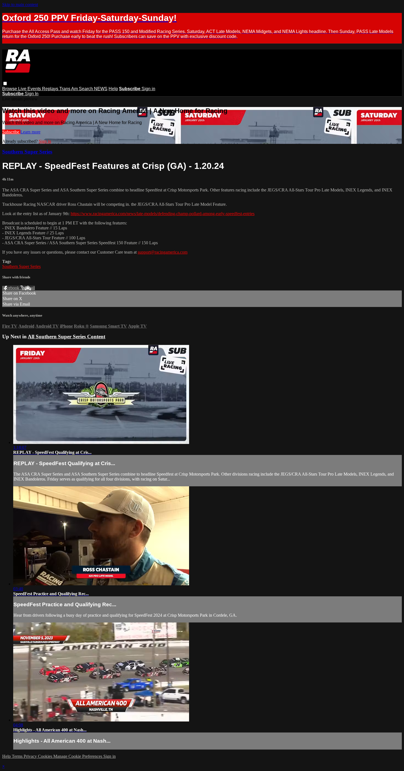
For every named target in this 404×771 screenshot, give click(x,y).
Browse (10, 88)
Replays (50, 88)
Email (30, 288)
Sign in (148, 88)
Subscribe (11, 132)
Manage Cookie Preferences (78, 756)
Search (86, 88)
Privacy (31, 756)
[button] (5, 83)
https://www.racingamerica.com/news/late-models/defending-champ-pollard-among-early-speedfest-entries (162, 213)
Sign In (31, 93)
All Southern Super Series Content (66, 336)
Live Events (30, 88)
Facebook (11, 288)
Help (113, 88)
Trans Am (69, 88)
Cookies (45, 756)
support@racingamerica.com (162, 252)
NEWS (100, 88)
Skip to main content (20, 4)
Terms (18, 756)
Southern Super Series (27, 152)
